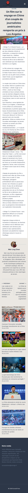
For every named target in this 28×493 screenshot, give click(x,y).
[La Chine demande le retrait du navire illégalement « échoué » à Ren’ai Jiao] (14, 392)
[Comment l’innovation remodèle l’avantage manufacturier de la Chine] (14, 314)
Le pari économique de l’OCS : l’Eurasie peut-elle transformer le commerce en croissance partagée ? (13, 377)
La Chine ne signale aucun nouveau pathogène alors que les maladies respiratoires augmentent (21, 291)
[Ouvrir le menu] (24, 4)
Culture (14, 8)
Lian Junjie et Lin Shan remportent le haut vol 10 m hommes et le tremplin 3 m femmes (7, 290)
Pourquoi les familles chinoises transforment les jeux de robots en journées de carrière (12, 430)
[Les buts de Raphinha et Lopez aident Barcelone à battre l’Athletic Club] (14, 339)
